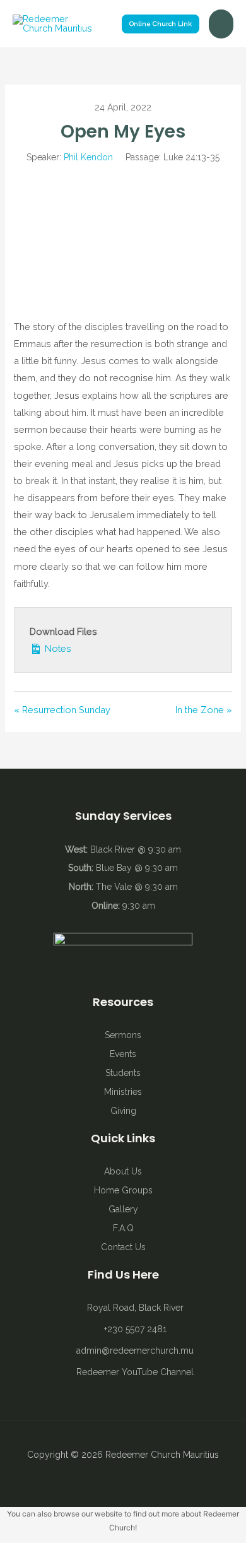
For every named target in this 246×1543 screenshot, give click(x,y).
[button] (160, 24)
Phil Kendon (88, 157)
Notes (56, 648)
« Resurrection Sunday (62, 709)
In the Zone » (203, 709)
